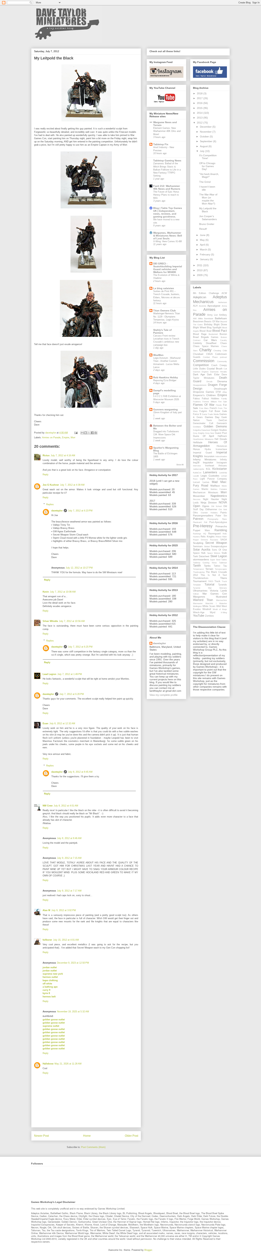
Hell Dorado (220, 439)
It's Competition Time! (208, 157)
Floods (219, 405)
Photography (212, 519)
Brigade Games (210, 337)
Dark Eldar (213, 374)
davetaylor (57, 510)
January (205, 259)
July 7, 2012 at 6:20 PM (71, 694)
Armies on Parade (51, 437)
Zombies (209, 616)
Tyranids (222, 584)
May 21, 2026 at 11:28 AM (68, 1063)
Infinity (223, 459)
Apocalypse (213, 305)
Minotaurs (213, 492)
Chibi (225, 350)
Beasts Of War (212, 321)
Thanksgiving (199, 572)
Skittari (207, 546)
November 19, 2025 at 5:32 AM (73, 1011)
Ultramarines (200, 590)
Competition (201, 365)
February (205, 254)
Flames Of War (203, 404)
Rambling (220, 530)
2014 (200, 112)
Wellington (197, 606)
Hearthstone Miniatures (203, 439)
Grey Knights (199, 433)
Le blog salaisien (163, 288)
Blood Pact (219, 330)
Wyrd (212, 612)
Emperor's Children (204, 395)
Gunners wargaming (165, 409)
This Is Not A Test (214, 575)
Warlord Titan (203, 600)
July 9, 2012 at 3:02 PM (63, 910)
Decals (209, 381)
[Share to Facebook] (92, 433)
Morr (73, 437)
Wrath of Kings (220, 609)
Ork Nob (223, 509)
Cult (225, 369)
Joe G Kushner (51, 484)
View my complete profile (163, 694)
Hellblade (197, 442)
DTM (218, 392)
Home (87, 1135)
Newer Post (41, 1135)
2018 (200, 93)
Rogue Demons (200, 540)
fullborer (47, 939)
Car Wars (210, 340)
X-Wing (224, 612)
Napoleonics (219, 496)
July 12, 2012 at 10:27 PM (79, 567)
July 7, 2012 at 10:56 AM (72, 621)
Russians (214, 540)
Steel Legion (218, 556)
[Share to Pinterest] (95, 433)
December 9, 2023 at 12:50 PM (73, 962)
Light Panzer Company (213, 479)
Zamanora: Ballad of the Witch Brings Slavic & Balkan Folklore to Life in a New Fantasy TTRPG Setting (167, 169)
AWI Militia (198, 318)
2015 (200, 108)
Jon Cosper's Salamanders (208, 218)
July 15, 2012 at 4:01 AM (66, 939)
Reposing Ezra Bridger (164, 380)
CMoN (209, 354)
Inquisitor (208, 462)
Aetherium (222, 302)
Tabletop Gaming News (167, 160)
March (204, 249)
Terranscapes (221, 569)
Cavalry (223, 340)
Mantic (205, 489)
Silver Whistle (50, 621)
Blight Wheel (199, 327)
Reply (45, 474)
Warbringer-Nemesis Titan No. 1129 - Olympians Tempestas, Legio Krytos (166, 316)
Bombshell (213, 334)
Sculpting (198, 542)
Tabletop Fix (160, 144)
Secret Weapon (216, 543)
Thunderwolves (200, 578)
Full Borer (214, 411)
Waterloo (223, 603)
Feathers (197, 402)
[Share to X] (89, 433)
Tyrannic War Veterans (210, 588)
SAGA (223, 539)
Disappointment (199, 385)
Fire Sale (222, 402)
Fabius (196, 398)
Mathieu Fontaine (219, 489)
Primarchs (221, 526)
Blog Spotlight (214, 327)
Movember (199, 496)
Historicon (222, 446)
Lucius (206, 482)
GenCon (223, 420)
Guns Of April (203, 436)
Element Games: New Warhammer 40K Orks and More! (167, 131)
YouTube (198, 615)
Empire (65, 437)
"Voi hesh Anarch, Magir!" (209, 175)
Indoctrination (221, 456)
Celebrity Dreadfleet (204, 343)
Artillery (223, 315)
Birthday (208, 324)
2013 (200, 117)
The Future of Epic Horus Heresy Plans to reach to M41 (166, 194)
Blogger (148, 1250)
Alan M (46, 910)
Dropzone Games (203, 391)
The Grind (205, 181)
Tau (225, 566)
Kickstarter (219, 468)
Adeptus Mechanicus (210, 299)
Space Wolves (213, 553)
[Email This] (82, 433)
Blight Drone (220, 324)
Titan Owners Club (164, 310)
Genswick (222, 423)
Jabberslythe (198, 469)
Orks (195, 512)
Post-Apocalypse (218, 522)
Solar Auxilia (201, 549)
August (204, 146)
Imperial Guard (202, 452)
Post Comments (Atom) (93, 1147)
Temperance (198, 569)
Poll (205, 522)
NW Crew (48, 805)
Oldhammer (211, 509)
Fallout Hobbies (210, 398)
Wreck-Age (198, 612)
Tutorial (209, 584)
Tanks (207, 565)
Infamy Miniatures (204, 459)
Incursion (209, 456)
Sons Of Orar (219, 550)
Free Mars (204, 408)
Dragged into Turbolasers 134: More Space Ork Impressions (166, 434)
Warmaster (198, 603)
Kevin (46, 591)
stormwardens (201, 559)
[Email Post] (75, 432)
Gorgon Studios (219, 430)
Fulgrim (203, 411)
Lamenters (210, 472)
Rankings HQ (199, 534)
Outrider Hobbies (209, 513)
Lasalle (196, 476)
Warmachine (221, 600)
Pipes (224, 519)
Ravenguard (214, 533)
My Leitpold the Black (207, 210)
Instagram (222, 462)
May (202, 239)
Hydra (208, 449)
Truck (217, 581)
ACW (224, 293)
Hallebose (48, 1063)
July (202, 151)
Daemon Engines (201, 372)
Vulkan (196, 594)
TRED (210, 581)
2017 (200, 98)
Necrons (196, 499)
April (203, 244)
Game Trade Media (210, 414)
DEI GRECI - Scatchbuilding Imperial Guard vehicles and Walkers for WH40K (167, 268)
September (206, 141)
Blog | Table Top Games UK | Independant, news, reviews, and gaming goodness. (167, 212)
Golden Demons (215, 426)
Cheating (217, 350)
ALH (195, 306)
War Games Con (214, 593)
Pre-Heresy (203, 526)
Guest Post (221, 433)
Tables (224, 560)
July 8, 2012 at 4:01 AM (66, 805)
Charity (205, 350)
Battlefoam (221, 318)
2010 (200, 270)
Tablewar (223, 563)
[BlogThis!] (85, 433)
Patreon (198, 518)
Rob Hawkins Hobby (165, 377)
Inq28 (196, 462)
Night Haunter (211, 499)
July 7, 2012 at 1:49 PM (69, 674)
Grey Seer (209, 433)
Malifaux (215, 485)
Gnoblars (197, 427)
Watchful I (210, 603)
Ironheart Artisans (216, 465)
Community (222, 361)
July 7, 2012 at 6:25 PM (80, 646)
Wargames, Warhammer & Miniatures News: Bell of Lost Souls (167, 235)
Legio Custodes (210, 475)
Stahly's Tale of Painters (162, 331)
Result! (203, 228)
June (203, 235)
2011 (200, 265)
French (213, 408)
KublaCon (197, 473)
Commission (203, 361)
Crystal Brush (214, 368)
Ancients (202, 306)
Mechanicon (199, 492)
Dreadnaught (220, 389)
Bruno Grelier (206, 224)
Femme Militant (209, 402)
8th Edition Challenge (206, 293)
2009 (200, 275)
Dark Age (199, 374)
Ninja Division (209, 502)
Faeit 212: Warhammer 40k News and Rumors (166, 187)
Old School (216, 506)
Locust (196, 482)
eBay (224, 392)
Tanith (197, 565)
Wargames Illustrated (210, 596)
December (206, 126)
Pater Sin (221, 515)
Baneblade (208, 318)
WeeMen (158, 355)
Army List (212, 315)
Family (224, 399)
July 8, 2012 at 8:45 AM (80, 771)
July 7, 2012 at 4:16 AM (63, 455)
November (206, 131)
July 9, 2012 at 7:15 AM (69, 858)
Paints (223, 512)
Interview (197, 466)
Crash (214, 365)
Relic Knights (207, 536)
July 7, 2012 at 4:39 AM (72, 484)
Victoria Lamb (218, 590)
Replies (50, 504)
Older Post (131, 1135)
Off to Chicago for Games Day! (207, 166)
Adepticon (199, 297)
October (205, 136)
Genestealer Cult (203, 423)
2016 (200, 103)
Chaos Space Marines (206, 346)
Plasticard (197, 522)
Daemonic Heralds (218, 372)
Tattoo (217, 566)
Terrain (209, 568)
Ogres (205, 506)
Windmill (206, 609)
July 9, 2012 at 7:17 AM (69, 890)
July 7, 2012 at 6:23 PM (80, 510)
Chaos (223, 343)
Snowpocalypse (219, 546)
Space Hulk (199, 553)
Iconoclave (221, 449)
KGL (208, 469)
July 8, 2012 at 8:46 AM (69, 838)
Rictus (46, 455)
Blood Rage (199, 334)
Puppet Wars (201, 530)
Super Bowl (215, 560)
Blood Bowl (205, 331)
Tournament (199, 581)
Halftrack (222, 436)
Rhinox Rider (221, 537)
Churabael (198, 354)
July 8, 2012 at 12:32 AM (62, 723)
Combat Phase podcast (215, 357)
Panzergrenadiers (203, 515)
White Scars (208, 606)
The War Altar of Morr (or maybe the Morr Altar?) (208, 199)
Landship (223, 473)
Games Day (212, 417)
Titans (223, 578)
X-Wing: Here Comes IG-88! (167, 241)
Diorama (222, 381)
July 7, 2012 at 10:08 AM (63, 591)
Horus (196, 449)
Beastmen (198, 321)
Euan (45, 723)
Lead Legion (49, 674)
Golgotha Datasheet (201, 430)
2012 (200, 122)
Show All (179, 465)
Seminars (198, 546)
